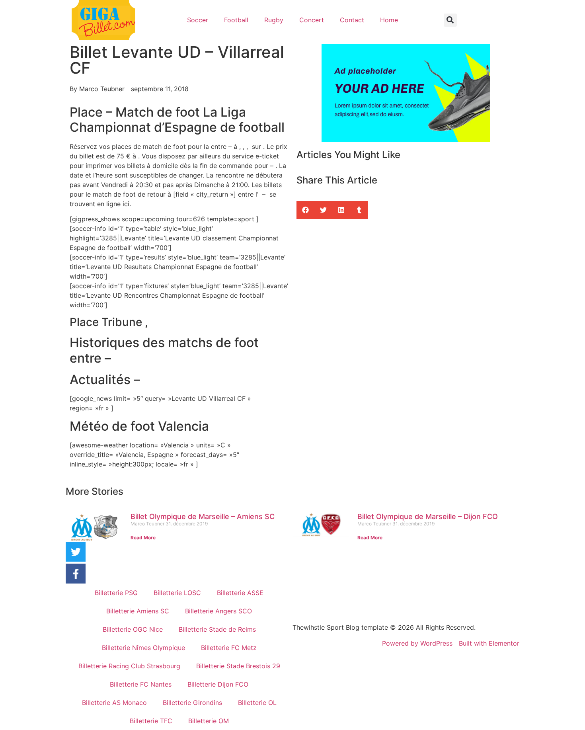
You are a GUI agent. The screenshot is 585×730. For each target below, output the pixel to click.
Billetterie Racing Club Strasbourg (129, 666)
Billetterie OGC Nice (133, 629)
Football (236, 20)
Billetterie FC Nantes (141, 684)
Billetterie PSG (116, 593)
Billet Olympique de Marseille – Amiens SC (203, 516)
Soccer (197, 20)
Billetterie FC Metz (229, 648)
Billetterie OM (208, 721)
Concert (311, 20)
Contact (352, 20)
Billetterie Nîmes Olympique (143, 648)
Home (389, 20)
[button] (450, 20)
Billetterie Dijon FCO (217, 684)
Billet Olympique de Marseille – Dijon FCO (427, 516)
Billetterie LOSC (177, 593)
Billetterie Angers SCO (218, 611)
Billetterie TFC (151, 721)
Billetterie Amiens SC (137, 611)
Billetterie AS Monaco (114, 703)
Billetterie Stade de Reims (217, 629)
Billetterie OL (257, 703)
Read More (143, 538)
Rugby (273, 20)
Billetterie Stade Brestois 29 (238, 666)
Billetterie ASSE (240, 593)
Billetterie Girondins (192, 703)
